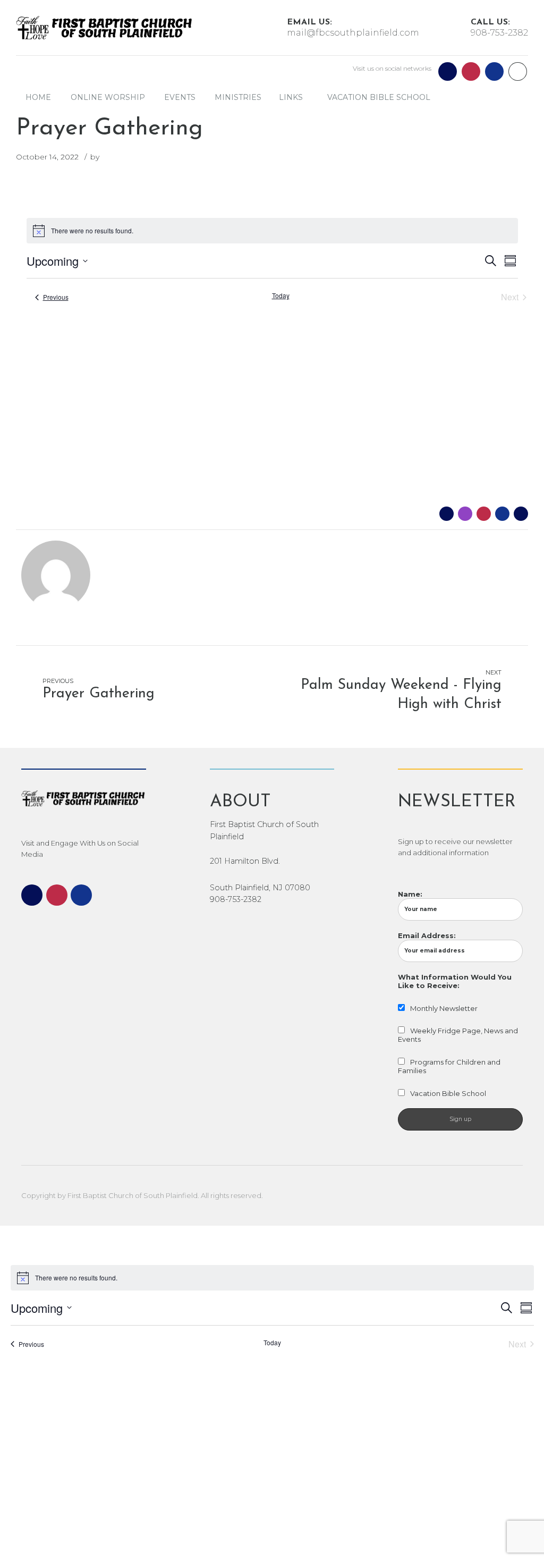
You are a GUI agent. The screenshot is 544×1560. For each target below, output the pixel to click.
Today (281, 295)
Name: (410, 894)
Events (180, 97)
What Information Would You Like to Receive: (455, 981)
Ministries (238, 97)
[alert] (272, 230)
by (94, 157)
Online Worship (108, 97)
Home (38, 97)
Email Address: (427, 935)
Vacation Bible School (378, 97)
